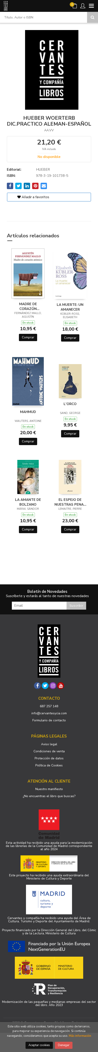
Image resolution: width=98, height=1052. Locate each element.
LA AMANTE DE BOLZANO (28, 502)
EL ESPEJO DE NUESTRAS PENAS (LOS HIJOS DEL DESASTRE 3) (70, 502)
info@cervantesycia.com (49, 713)
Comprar (28, 337)
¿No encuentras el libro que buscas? (49, 796)
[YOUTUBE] (60, 685)
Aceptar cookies (39, 1045)
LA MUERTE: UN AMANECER (70, 307)
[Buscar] (92, 17)
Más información (80, 1036)
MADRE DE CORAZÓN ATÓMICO (28, 306)
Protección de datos (49, 758)
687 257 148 (49, 706)
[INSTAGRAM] (52, 685)
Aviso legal (49, 744)
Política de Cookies (49, 765)
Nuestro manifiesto (49, 789)
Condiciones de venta (49, 751)
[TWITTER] (45, 685)
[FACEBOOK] (37, 685)
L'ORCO (70, 404)
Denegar (64, 1045)
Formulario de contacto (49, 720)
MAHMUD (28, 412)
